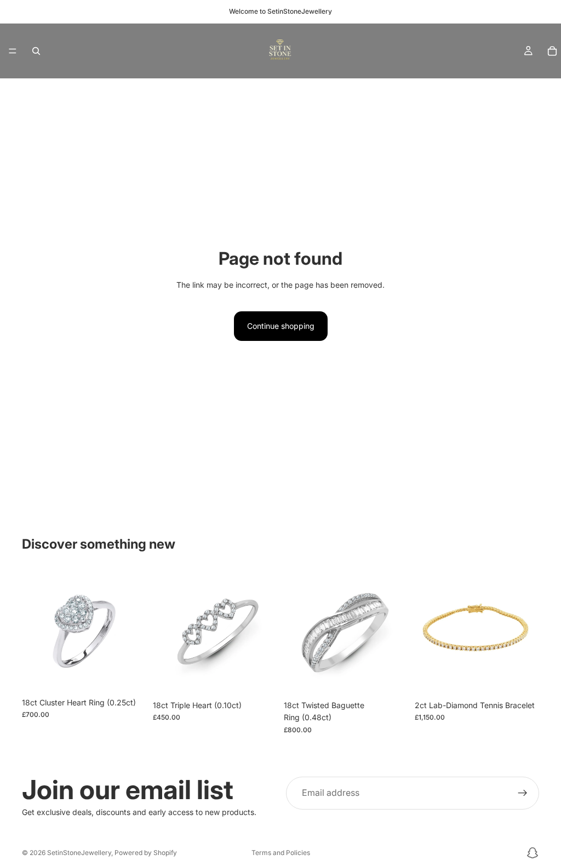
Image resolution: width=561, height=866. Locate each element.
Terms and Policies (280, 852)
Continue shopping (280, 326)
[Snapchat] (532, 852)
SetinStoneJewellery (79, 852)
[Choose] (129, 675)
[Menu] (12, 51)
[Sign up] (522, 793)
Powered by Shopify (146, 852)
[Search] (36, 51)
